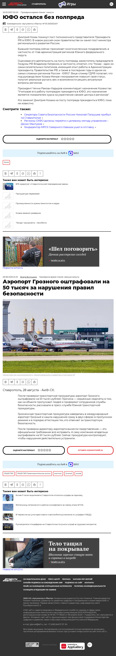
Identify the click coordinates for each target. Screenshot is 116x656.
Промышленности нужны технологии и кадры (37, 203)
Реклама (66, 579)
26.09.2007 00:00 (10, 12)
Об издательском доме (34, 579)
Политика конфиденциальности (90, 586)
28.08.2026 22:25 (10, 277)
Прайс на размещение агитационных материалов (47, 586)
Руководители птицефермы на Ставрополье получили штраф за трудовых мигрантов (56, 524)
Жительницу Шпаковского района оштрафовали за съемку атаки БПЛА (49, 505)
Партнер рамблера (49, 645)
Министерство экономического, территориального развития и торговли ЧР (39, 375)
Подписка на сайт (73, 583)
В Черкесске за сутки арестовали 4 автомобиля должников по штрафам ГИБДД (53, 514)
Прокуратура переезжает (28, 194)
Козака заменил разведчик (28, 213)
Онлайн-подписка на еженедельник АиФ (43, 583)
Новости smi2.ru (13, 267)
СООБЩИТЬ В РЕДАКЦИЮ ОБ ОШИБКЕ (39, 590)
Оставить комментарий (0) (90, 450)
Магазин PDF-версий (82, 579)
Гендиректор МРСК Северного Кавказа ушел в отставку (59, 127)
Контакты (89, 583)
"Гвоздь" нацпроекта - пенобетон (31, 223)
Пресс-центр (54, 579)
